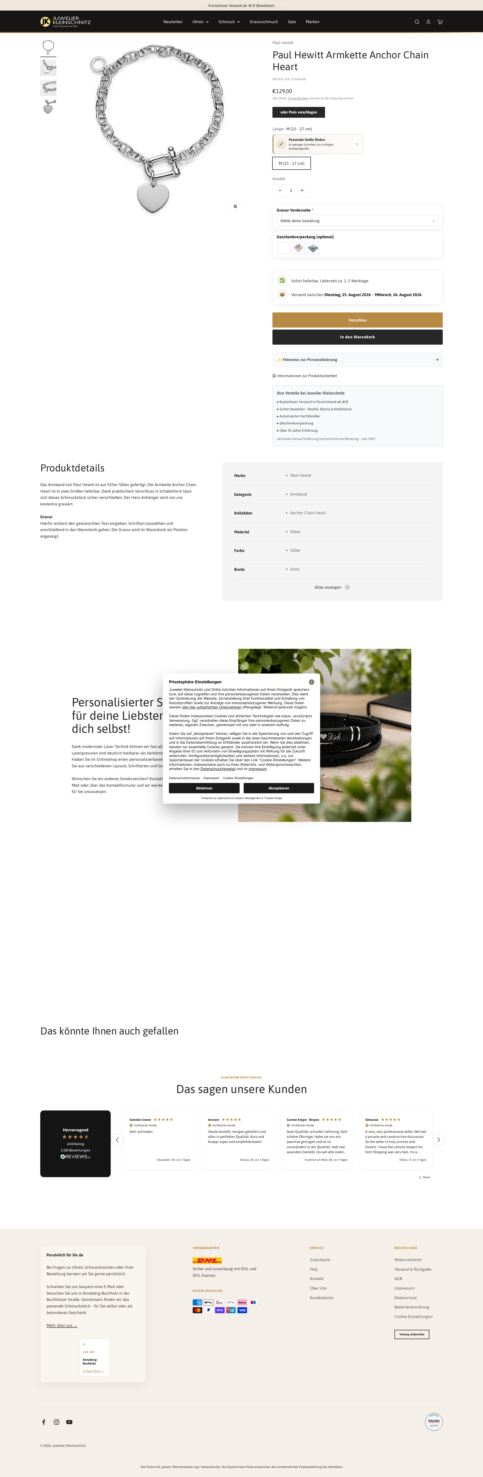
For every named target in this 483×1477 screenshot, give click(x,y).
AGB (398, 1278)
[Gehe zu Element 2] (48, 68)
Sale (292, 21)
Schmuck (227, 21)
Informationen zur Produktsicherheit (307, 376)
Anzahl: (279, 178)
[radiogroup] (357, 248)
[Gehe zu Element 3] (48, 88)
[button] (357, 210)
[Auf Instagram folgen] (56, 1422)
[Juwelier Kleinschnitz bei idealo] (434, 1422)
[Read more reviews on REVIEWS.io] (75, 1157)
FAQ (313, 1269)
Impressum (404, 1288)
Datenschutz (405, 1297)
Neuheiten (173, 21)
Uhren (198, 21)
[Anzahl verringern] (280, 190)
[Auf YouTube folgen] (69, 1422)
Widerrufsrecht (407, 1259)
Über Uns (318, 1288)
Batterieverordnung (411, 1307)
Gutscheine (320, 1259)
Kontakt (317, 1278)
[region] (278, 1139)
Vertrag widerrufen (411, 1334)
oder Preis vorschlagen (298, 112)
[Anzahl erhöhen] (302, 190)
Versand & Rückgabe (412, 1269)
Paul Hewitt (282, 42)
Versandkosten (298, 98)
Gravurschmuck (264, 21)
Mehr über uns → (62, 1325)
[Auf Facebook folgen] (43, 1422)
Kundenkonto (322, 1297)
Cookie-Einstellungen (413, 1316)
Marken (312, 21)
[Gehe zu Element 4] (48, 108)
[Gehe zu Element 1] (48, 48)
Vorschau (358, 320)
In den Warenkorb (357, 337)
